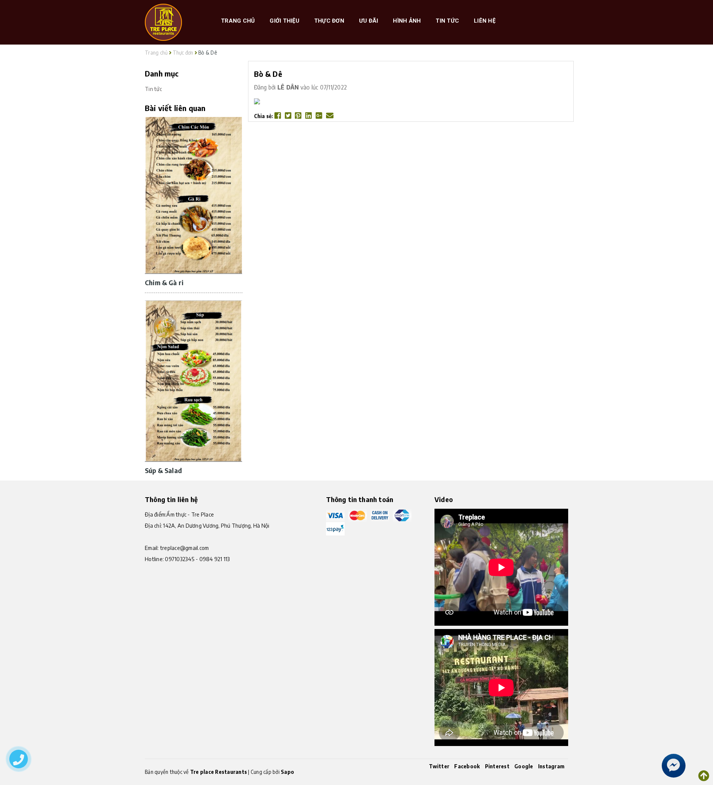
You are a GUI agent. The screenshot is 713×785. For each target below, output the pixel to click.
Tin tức (447, 20)
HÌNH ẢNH (407, 20)
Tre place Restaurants (218, 772)
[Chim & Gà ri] (193, 195)
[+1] (319, 116)
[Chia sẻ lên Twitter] (289, 116)
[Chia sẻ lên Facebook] (278, 116)
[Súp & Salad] (193, 380)
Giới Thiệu (284, 20)
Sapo (287, 772)
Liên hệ (484, 20)
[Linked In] (309, 116)
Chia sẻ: (263, 116)
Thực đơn (329, 20)
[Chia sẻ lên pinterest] (299, 116)
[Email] (329, 116)
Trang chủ (238, 20)
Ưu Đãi (368, 20)
